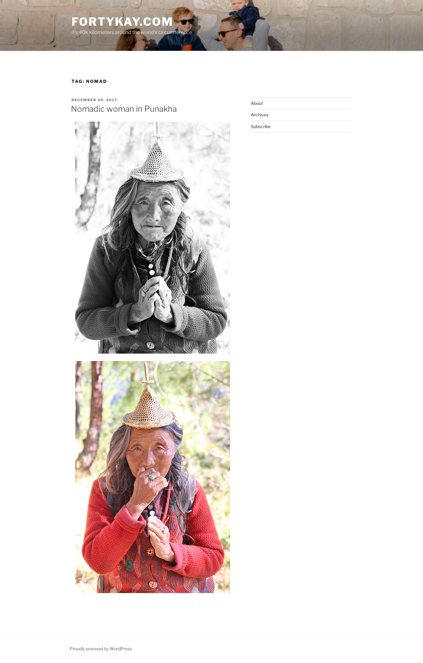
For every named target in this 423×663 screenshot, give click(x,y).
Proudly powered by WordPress (101, 648)
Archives (259, 114)
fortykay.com (122, 21)
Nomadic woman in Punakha (124, 109)
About (257, 103)
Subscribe (261, 126)
